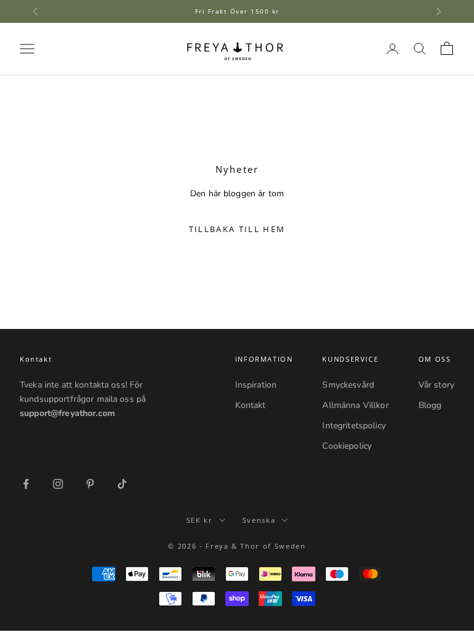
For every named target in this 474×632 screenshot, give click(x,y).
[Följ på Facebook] (26, 484)
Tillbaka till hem (237, 229)
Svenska (259, 520)
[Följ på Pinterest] (90, 484)
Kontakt (250, 405)
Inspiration (256, 385)
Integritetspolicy (353, 425)
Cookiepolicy (347, 446)
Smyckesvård (348, 385)
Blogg (430, 405)
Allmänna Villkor (355, 405)
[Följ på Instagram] (58, 484)
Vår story (436, 385)
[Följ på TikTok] (122, 484)
